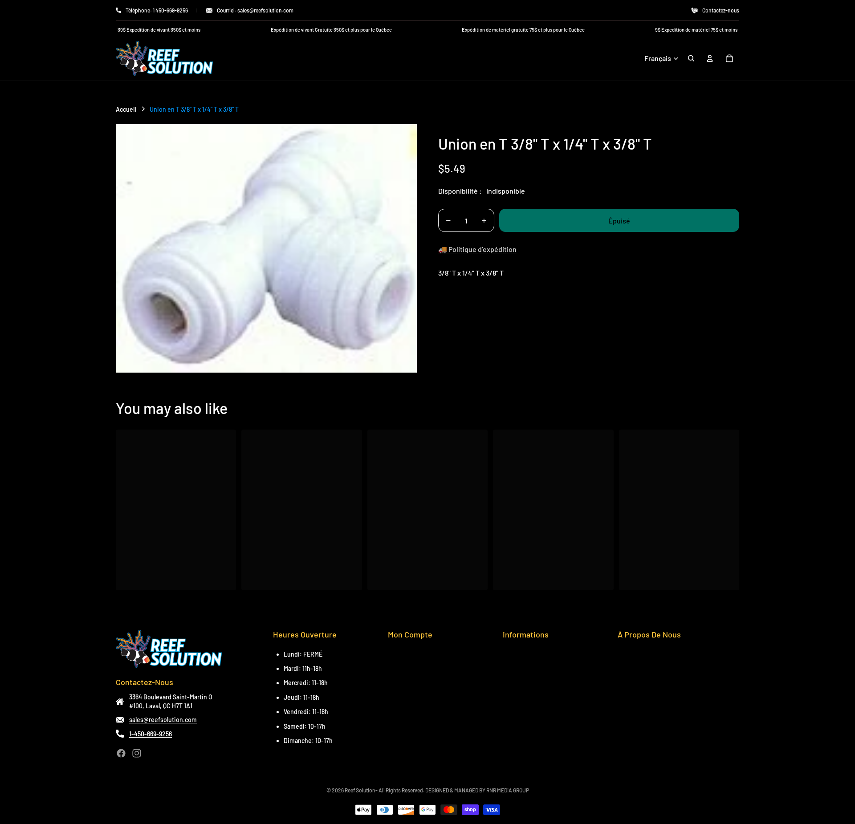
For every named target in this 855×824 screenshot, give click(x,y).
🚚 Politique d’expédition (477, 249)
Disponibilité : (460, 191)
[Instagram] (136, 753)
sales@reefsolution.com (163, 719)
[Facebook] (121, 753)
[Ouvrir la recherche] (691, 58)
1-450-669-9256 (150, 734)
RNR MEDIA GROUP (507, 790)
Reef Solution (360, 790)
